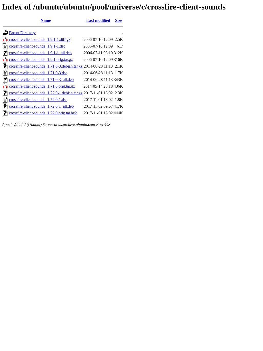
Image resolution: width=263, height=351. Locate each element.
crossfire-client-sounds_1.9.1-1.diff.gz (39, 39)
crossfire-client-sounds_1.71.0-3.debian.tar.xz (45, 66)
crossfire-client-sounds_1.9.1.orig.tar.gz (41, 59)
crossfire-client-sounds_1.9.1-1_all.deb (40, 53)
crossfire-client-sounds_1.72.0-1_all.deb (41, 106)
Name (46, 20)
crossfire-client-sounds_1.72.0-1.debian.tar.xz (45, 93)
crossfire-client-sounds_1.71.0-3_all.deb (41, 79)
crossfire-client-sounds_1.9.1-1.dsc (37, 46)
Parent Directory (22, 33)
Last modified (98, 20)
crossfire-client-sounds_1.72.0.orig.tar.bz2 (43, 113)
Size (118, 20)
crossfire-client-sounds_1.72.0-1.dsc (38, 99)
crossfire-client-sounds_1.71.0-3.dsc (38, 73)
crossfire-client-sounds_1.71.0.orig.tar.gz (42, 86)
